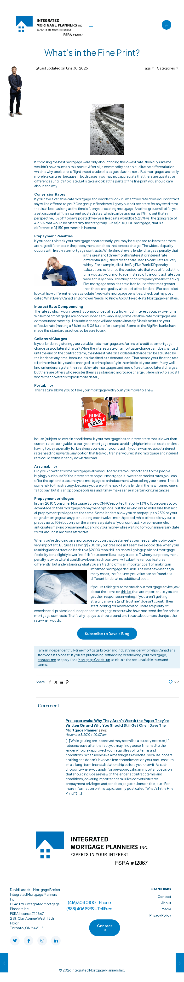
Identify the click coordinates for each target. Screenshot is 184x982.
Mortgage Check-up (94, 659)
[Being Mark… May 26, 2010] (180, 962)
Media (166, 909)
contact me (47, 659)
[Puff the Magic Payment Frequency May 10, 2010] (4, 962)
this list (126, 591)
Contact (164, 896)
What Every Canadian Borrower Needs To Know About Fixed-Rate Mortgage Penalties (111, 298)
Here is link (155, 372)
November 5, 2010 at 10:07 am (86, 734)
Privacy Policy (160, 915)
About (166, 903)
